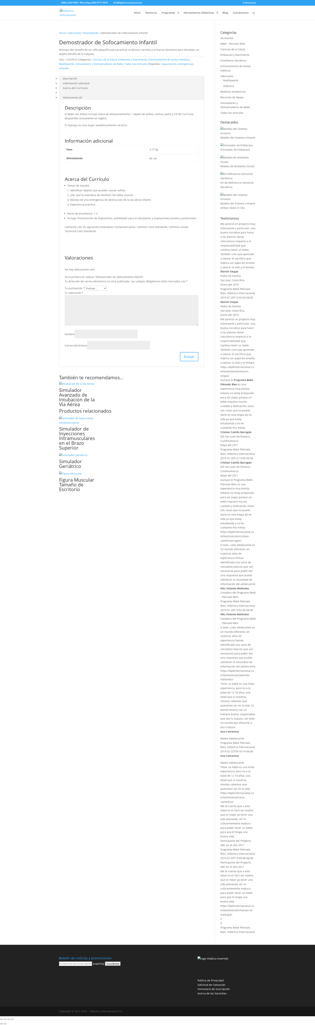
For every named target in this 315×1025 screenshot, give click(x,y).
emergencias (185, 64)
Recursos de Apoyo (232, 97)
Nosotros (151, 12)
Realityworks (91, 33)
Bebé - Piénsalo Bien (232, 43)
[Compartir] (8, 1019)
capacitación (168, 64)
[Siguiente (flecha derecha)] (5, 1023)
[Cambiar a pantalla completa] (5, 1019)
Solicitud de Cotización (211, 985)
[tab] (63, 92)
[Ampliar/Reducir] (1, 1019)
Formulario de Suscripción (214, 989)
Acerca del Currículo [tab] (75, 88)
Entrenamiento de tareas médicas (169, 59)
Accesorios (226, 38)
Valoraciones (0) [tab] (72, 97)
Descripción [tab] (70, 78)
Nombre (70, 334)
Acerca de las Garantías (212, 993)
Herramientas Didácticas (199, 12)
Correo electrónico (76, 345)
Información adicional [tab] (76, 83)
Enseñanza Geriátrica (233, 60)
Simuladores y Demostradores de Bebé (99, 64)
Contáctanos (241, 12)
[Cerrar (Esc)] (12, 1019)
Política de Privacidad (211, 980)
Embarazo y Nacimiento (132, 59)
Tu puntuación (75, 288)
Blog (225, 12)
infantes (64, 68)
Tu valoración (74, 292)
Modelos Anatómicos (233, 91)
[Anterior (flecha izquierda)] (1, 1023)
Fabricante (74, 33)
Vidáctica (228, 86)
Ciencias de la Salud (104, 59)
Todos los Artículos (136, 64)
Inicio (137, 12)
